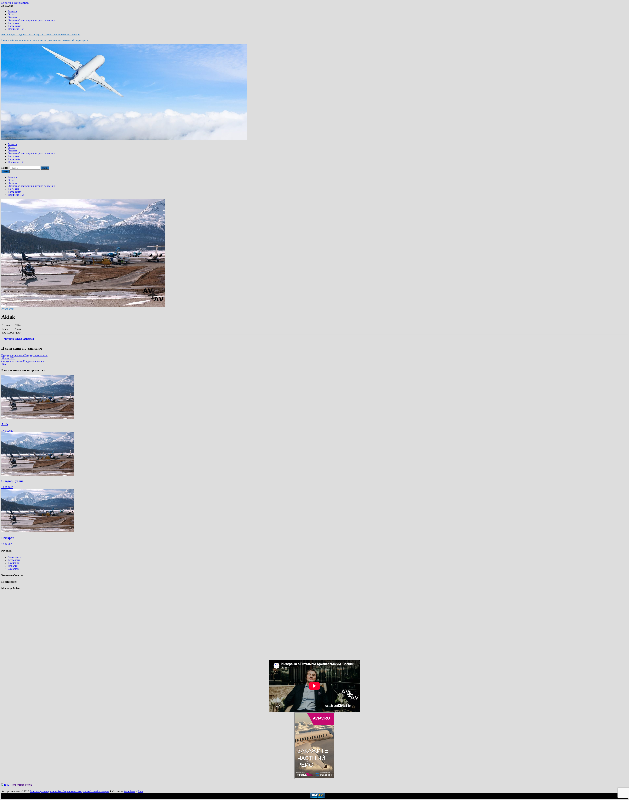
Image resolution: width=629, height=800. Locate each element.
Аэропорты (7, 308)
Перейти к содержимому (15, 2)
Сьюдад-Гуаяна (12, 481)
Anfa (4, 424)
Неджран (7, 538)
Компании (13, 563)
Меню (5, 171)
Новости (13, 565)
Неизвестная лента (21, 784)
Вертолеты (14, 560)
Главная (12, 11)
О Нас (11, 14)
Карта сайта (14, 26)
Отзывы (12, 17)
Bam (140, 791)
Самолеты (13, 568)
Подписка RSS (16, 29)
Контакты (13, 23)
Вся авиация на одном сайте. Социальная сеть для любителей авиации (40, 34)
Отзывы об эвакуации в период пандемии (31, 20)
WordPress (129, 791)
